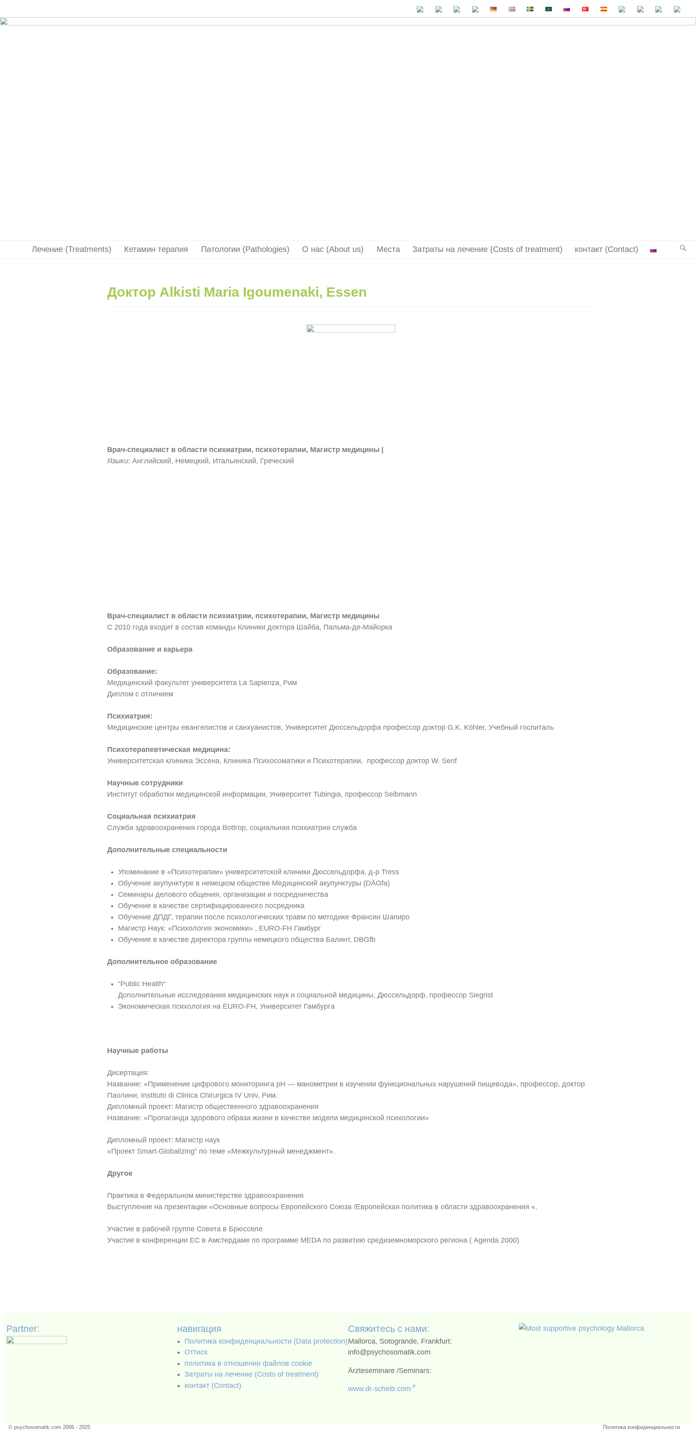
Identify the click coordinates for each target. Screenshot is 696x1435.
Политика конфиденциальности (641, 1427)
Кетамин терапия (156, 249)
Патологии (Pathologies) (245, 249)
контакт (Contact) (606, 249)
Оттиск (195, 1352)
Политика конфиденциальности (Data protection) (266, 1341)
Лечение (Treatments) (72, 249)
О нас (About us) (333, 249)
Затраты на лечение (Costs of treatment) (487, 249)
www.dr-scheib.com (379, 1389)
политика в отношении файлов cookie (248, 1363)
